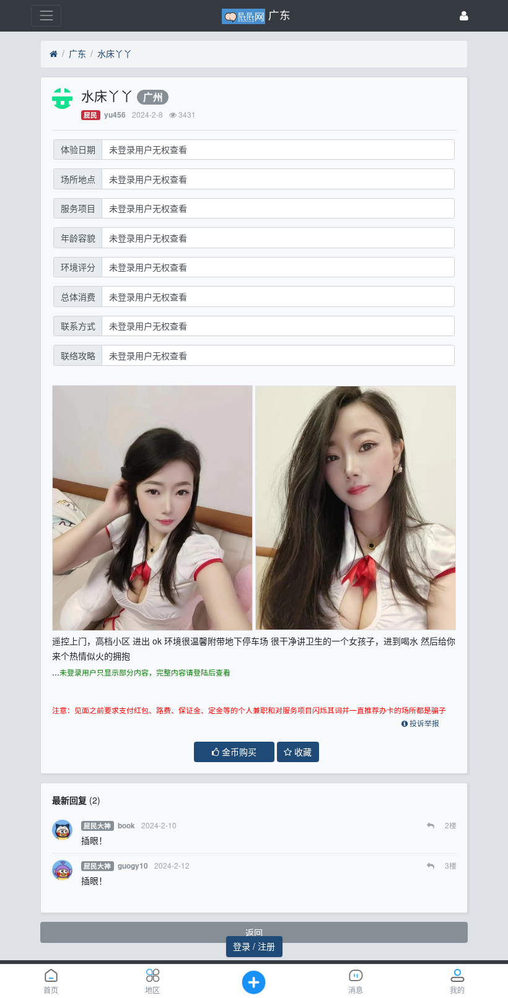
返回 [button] (254, 932)
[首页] (54, 54)
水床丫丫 (114, 53)
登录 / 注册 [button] (254, 946)
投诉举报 (423, 723)
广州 (153, 97)
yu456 (115, 115)
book (126, 825)
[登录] (464, 16)
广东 (77, 53)
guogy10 (133, 866)
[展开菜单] (46, 16)
